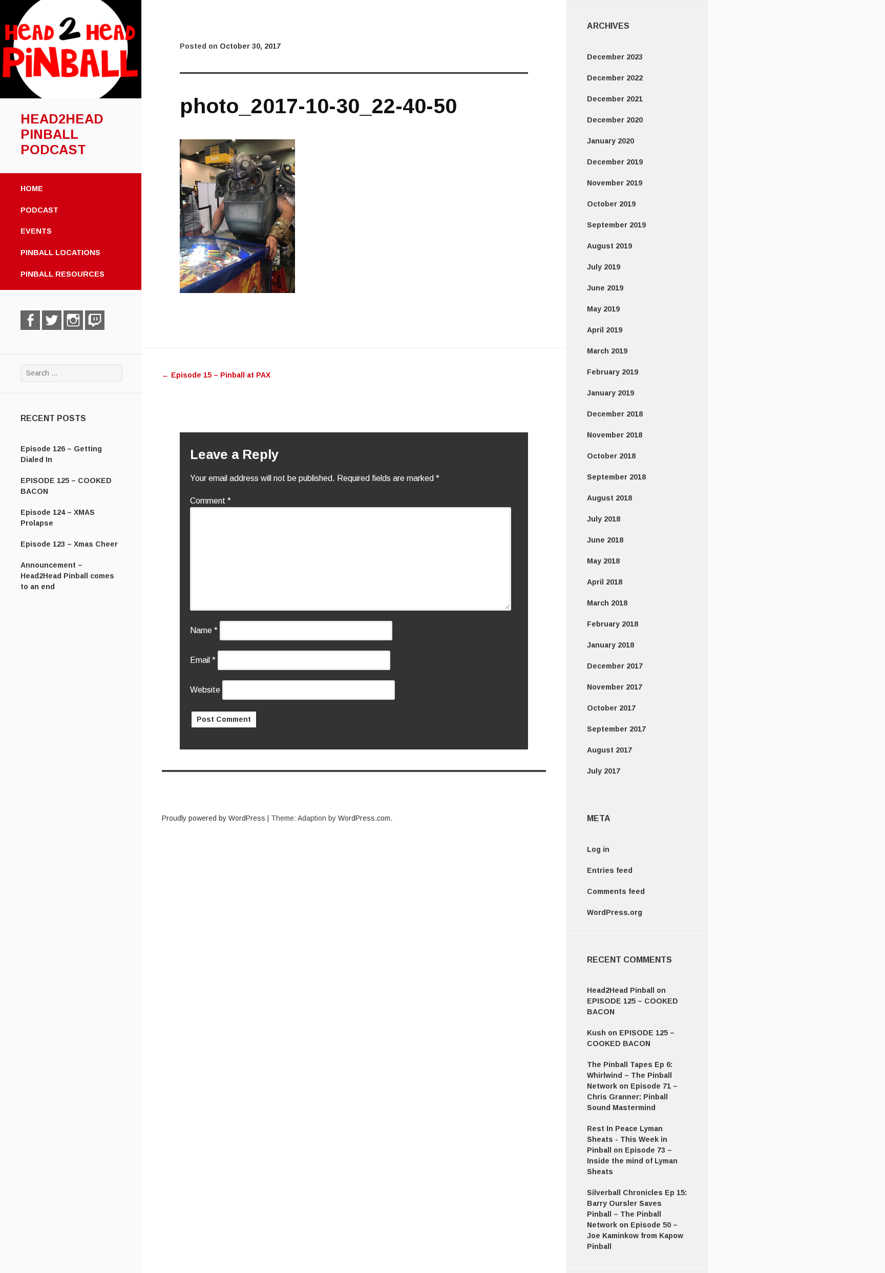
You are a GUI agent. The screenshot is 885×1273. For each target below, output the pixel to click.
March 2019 (607, 351)
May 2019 (603, 309)
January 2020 (610, 141)
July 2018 (603, 519)
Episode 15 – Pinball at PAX (216, 375)
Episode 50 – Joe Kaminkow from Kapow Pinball (635, 1235)
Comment (210, 500)
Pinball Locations (60, 252)
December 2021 (615, 99)
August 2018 (609, 498)
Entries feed (610, 870)
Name (204, 630)
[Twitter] (51, 320)
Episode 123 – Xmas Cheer (69, 544)
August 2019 (609, 246)
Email (203, 660)
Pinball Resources (62, 274)
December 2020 (615, 120)
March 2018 (607, 603)
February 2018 (612, 624)
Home (31, 188)
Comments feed (616, 891)
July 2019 (603, 267)
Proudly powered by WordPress (213, 818)
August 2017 (609, 750)
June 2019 (605, 288)
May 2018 (603, 561)
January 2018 (610, 645)
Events (36, 231)
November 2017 (614, 687)
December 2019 (615, 162)
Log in (598, 849)
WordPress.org (614, 912)
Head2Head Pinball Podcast (61, 134)
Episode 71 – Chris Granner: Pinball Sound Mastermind (632, 1097)
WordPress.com (364, 818)
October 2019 (611, 204)
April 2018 (604, 582)
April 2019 (604, 330)
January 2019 (610, 393)
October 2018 (611, 456)
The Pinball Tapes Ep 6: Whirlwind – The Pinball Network (629, 1075)
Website (205, 689)
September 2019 (616, 225)
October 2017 (611, 708)
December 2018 (615, 414)
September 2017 (616, 729)
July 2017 (603, 771)
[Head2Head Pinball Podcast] (70, 96)
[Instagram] (73, 320)
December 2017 (615, 666)
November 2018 (614, 435)
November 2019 (614, 183)
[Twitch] (94, 320)
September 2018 (616, 477)
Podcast (39, 210)
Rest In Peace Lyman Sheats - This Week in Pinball (627, 1139)
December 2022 (615, 78)
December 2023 (615, 57)
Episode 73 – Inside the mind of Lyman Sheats (632, 1161)
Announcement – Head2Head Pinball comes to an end (67, 576)
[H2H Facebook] (30, 320)
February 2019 (612, 372)
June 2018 (605, 540)
